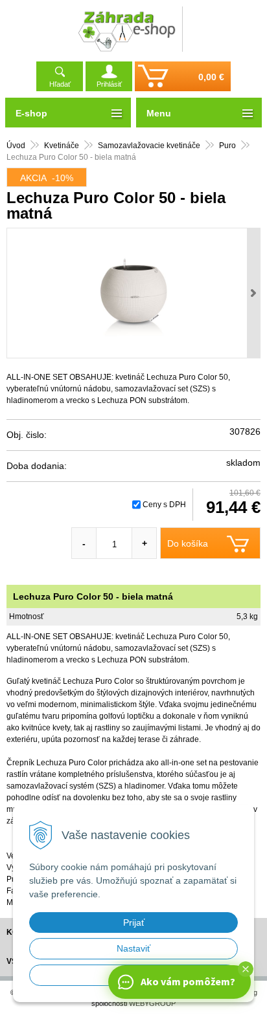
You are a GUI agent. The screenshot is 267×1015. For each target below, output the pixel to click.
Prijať (134, 922)
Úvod (15, 145)
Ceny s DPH (164, 504)
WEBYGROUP (152, 1003)
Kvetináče (61, 145)
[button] (245, 969)
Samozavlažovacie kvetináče (149, 145)
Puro (227, 145)
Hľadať (60, 84)
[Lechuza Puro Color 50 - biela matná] (133, 293)
